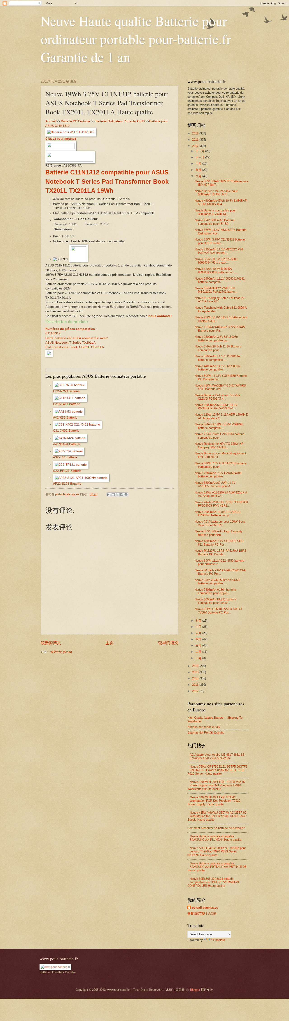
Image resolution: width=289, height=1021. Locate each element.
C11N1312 (53, 333)
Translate (219, 940)
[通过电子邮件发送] (109, 494)
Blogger (195, 989)
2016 (195, 666)
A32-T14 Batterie (65, 457)
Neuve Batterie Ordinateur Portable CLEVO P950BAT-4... (217, 397)
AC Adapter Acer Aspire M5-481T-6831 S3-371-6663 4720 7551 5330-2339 (217, 756)
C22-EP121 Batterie (67, 470)
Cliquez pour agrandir (60, 138)
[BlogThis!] (113, 494)
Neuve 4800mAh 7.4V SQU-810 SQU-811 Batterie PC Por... (219, 542)
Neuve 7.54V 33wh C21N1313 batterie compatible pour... (219, 435)
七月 (199, 620)
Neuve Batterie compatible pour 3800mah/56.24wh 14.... (215, 212)
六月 (199, 626)
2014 (195, 678)
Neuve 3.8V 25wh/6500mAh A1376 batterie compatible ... (217, 581)
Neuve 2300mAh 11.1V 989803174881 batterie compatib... (220, 280)
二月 (199, 651)
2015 (195, 672)
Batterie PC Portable (75, 121)
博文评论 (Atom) (61, 652)
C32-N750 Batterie (66, 391)
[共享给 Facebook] (121, 494)
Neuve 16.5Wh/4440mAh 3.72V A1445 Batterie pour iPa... (220, 328)
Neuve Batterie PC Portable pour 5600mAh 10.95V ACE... (216, 192)
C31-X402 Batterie (66, 430)
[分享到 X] (117, 494)
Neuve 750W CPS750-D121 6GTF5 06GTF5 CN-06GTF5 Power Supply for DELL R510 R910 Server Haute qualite (217, 770)
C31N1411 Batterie (66, 404)
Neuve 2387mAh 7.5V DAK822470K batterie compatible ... (218, 474)
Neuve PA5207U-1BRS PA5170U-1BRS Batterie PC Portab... (220, 552)
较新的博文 (51, 643)
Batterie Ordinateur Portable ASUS (120, 121)
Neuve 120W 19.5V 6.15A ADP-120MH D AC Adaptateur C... (221, 416)
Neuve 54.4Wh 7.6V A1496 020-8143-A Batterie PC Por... (220, 572)
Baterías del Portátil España (205, 732)
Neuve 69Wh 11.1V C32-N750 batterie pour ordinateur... (219, 562)
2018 (195, 139)
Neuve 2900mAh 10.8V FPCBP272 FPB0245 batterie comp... (217, 513)
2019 (195, 133)
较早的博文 (168, 643)
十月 (199, 163)
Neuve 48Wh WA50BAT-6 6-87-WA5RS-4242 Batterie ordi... (221, 387)
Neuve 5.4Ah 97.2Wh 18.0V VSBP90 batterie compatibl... (219, 426)
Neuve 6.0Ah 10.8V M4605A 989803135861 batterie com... (216, 270)
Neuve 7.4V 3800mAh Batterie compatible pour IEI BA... (214, 221)
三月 (199, 645)
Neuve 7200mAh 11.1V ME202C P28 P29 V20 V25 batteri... (219, 251)
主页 (109, 643)
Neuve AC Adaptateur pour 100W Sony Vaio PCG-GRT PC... (220, 523)
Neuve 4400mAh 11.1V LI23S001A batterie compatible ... (217, 367)
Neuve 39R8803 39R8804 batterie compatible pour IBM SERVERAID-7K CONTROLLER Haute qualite (213, 882)
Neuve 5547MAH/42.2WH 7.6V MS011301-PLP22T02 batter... (216, 290)
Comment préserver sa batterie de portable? (216, 828)
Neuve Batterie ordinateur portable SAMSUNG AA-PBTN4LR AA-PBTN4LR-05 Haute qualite (216, 867)
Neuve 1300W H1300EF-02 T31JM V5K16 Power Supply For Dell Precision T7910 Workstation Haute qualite (216, 785)
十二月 (200, 151)
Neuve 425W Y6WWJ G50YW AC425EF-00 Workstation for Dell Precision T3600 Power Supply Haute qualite (217, 816)
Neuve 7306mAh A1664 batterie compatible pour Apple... (215, 591)
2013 (195, 684)
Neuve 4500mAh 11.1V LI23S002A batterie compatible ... (217, 358)
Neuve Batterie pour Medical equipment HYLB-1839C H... (220, 455)
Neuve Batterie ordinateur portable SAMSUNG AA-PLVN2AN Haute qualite (215, 838)
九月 (199, 169)
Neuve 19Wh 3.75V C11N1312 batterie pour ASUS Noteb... (220, 241)
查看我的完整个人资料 (202, 913)
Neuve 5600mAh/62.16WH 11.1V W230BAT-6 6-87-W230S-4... (216, 406)
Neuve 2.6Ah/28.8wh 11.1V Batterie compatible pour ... (218, 348)
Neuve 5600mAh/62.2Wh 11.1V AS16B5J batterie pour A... (215, 484)
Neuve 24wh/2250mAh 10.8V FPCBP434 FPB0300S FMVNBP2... (221, 503)
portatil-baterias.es (205, 907)
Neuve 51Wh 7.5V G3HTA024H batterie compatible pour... (220, 465)
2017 (195, 146)
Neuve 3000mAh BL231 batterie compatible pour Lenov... (215, 601)
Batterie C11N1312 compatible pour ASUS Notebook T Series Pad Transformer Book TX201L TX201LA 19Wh (107, 181)
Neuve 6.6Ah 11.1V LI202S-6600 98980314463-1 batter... (216, 260)
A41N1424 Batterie (66, 444)
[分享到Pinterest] (126, 494)
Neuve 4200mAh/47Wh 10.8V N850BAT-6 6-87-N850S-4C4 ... (221, 202)
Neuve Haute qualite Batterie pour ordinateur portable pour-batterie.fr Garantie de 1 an (136, 39)
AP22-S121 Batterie (67, 483)
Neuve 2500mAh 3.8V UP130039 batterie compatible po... (216, 338)
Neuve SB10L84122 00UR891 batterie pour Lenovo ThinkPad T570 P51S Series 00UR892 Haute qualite (216, 851)
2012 (195, 691)
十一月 (200, 157)
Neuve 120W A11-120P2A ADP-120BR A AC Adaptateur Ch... (221, 494)
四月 (199, 639)
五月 (199, 633)
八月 (199, 176)
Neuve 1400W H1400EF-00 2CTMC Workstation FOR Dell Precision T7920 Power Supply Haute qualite (213, 801)
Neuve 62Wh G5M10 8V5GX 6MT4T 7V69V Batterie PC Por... (218, 610)
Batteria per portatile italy (203, 727)
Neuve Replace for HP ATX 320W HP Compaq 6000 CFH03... (219, 445)
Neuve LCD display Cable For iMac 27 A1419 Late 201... (220, 299)
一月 (199, 658)
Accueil (50, 121)
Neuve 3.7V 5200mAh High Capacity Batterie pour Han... (218, 533)
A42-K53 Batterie (65, 417)
